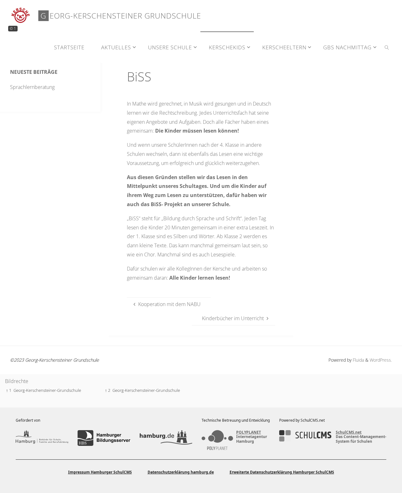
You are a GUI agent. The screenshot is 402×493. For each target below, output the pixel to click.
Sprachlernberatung (32, 87)
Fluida (357, 360)
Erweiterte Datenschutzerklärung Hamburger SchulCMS (282, 472)
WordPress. (381, 360)
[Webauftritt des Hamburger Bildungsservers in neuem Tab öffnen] (104, 438)
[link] (387, 47)
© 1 (13, 28)
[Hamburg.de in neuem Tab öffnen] (166, 438)
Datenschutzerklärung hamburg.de (181, 472)
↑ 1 (8, 390)
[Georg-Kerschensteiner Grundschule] (20, 15)
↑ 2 (107, 390)
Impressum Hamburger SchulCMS (100, 472)
